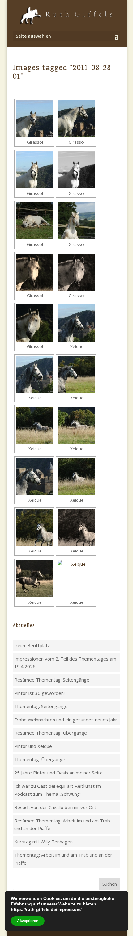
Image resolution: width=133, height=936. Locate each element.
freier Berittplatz (32, 645)
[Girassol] (34, 118)
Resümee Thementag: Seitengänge (51, 680)
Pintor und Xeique (33, 746)
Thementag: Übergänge (39, 759)
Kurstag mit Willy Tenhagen (43, 841)
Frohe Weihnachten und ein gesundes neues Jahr (65, 719)
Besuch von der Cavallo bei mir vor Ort (55, 807)
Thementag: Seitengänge (41, 706)
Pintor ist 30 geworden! (39, 693)
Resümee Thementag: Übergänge (50, 733)
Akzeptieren (27, 921)
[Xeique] (76, 323)
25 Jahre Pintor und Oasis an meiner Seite (58, 773)
